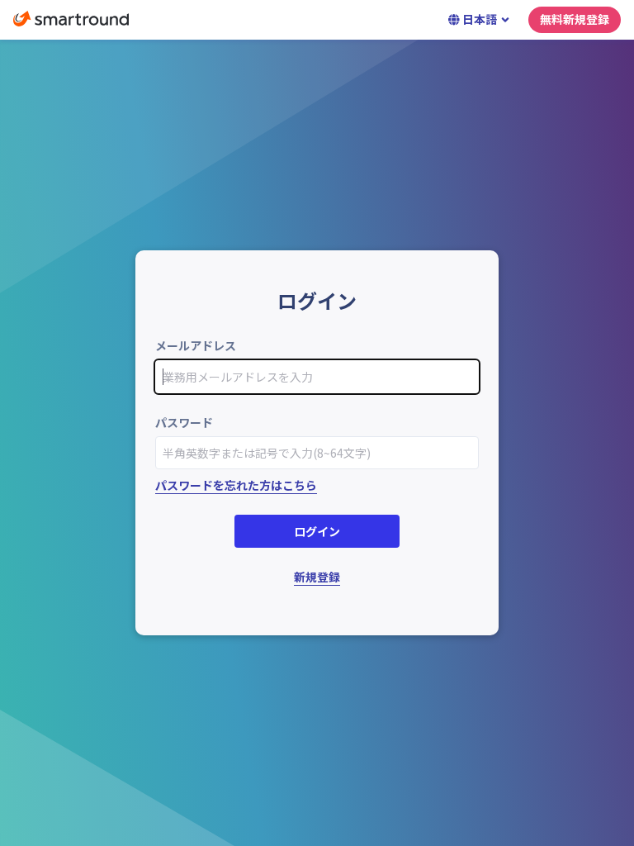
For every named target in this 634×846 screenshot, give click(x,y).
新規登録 (317, 576)
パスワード (184, 422)
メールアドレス (195, 345)
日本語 (479, 19)
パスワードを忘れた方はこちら (236, 485)
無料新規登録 (574, 19)
